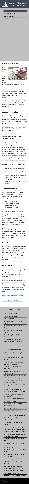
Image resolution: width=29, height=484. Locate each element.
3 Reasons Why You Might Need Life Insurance (14, 358)
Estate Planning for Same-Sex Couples (13, 423)
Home (5, 11)
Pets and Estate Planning (11, 473)
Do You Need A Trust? (10, 401)
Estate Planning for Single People (14, 427)
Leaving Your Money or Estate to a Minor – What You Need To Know (14, 467)
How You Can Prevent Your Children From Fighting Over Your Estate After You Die (15, 450)
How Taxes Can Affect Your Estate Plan (14, 440)
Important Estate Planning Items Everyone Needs (14, 455)
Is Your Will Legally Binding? (12, 459)
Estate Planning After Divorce (13, 408)
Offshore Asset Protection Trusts (13, 470)
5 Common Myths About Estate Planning (13, 367)
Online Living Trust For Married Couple (13, 336)
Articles (6, 18)
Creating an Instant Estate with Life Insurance (14, 386)
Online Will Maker (9, 13)
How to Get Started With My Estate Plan (14, 444)
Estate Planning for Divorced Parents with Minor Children (15, 419)
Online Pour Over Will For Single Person (13, 322)
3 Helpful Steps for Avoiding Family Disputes (14, 354)
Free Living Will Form (10, 313)
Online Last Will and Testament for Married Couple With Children (14, 340)
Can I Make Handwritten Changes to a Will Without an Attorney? (15, 377)
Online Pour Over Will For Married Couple (14, 327)
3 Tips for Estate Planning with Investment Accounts (13, 363)
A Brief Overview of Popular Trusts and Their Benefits (14, 372)
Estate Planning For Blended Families (15, 415)
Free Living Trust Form (11, 316)
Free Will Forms (11, 481)
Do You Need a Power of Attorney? (14, 398)
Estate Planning (9, 16)
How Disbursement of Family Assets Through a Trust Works (14, 435)
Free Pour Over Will (9, 318)
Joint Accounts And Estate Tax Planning (13, 462)
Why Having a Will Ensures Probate (14, 475)
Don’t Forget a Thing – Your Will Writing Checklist (13, 405)
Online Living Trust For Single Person (13, 331)
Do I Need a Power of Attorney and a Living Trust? (14, 395)
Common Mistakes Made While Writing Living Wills (13, 381)
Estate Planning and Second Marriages (12, 412)
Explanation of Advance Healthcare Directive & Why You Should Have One (15, 430)
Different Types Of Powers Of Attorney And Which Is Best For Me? (14, 390)
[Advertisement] (14, 40)
